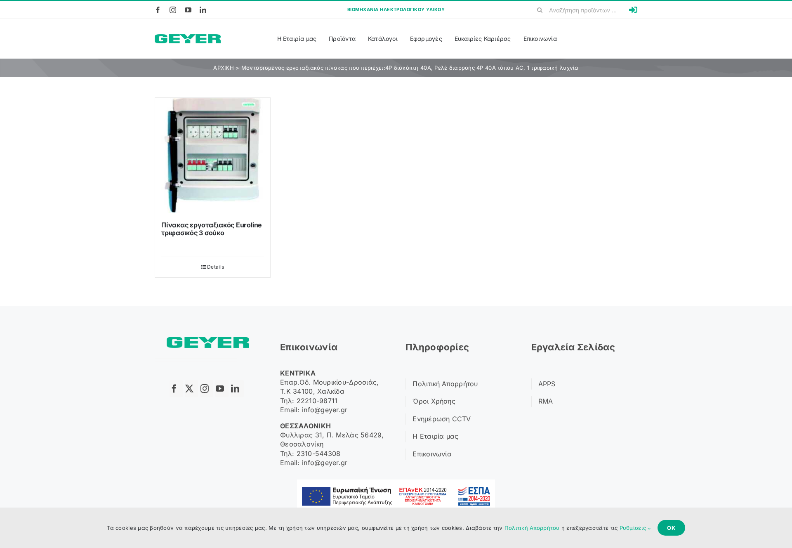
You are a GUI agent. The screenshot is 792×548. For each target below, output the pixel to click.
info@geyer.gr (325, 410)
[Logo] (188, 37)
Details (215, 267)
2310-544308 (319, 453)
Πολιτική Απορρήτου (532, 527)
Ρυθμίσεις (634, 527)
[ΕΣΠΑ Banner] (396, 483)
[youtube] (188, 10)
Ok (671, 527)
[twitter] (191, 388)
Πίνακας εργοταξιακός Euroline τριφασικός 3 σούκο (211, 229)
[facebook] (158, 10)
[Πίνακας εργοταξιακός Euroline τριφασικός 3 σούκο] (212, 155)
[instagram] (173, 10)
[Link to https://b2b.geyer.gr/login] (633, 10)
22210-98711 (317, 401)
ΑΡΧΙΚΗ (223, 67)
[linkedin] (203, 10)
